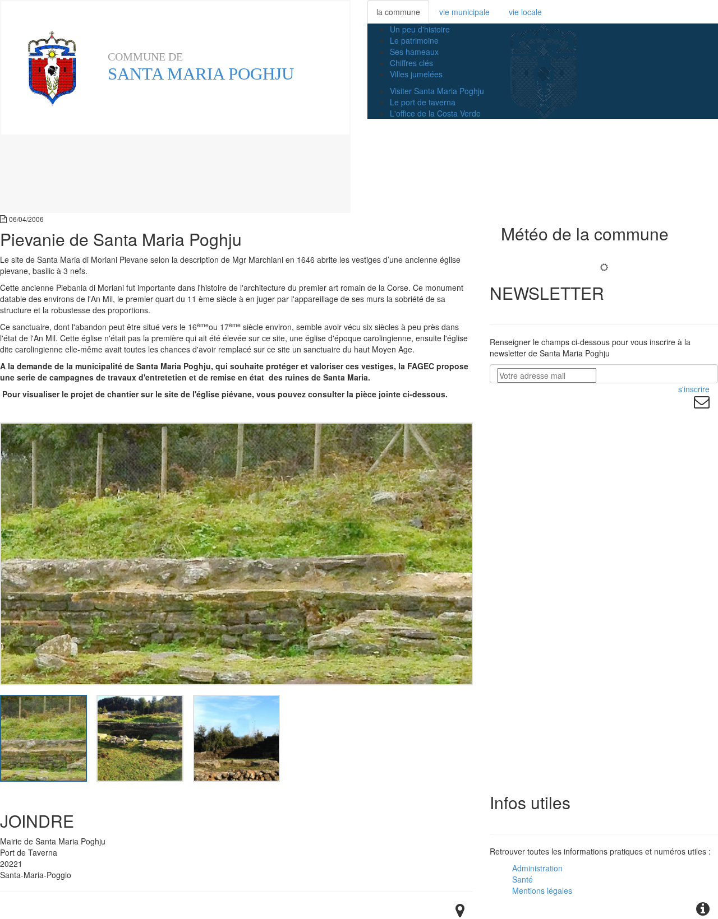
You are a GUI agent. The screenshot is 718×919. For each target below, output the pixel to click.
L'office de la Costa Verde (435, 113)
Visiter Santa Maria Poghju (437, 90)
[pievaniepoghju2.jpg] (43, 736)
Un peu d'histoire (420, 29)
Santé (522, 879)
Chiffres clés (411, 62)
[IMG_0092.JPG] (236, 736)
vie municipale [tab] (464, 11)
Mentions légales (542, 890)
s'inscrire (694, 388)
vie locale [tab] (525, 11)
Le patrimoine (414, 40)
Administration (537, 868)
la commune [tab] (398, 11)
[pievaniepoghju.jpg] (139, 736)
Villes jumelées (416, 74)
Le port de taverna (422, 102)
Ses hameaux (414, 51)
